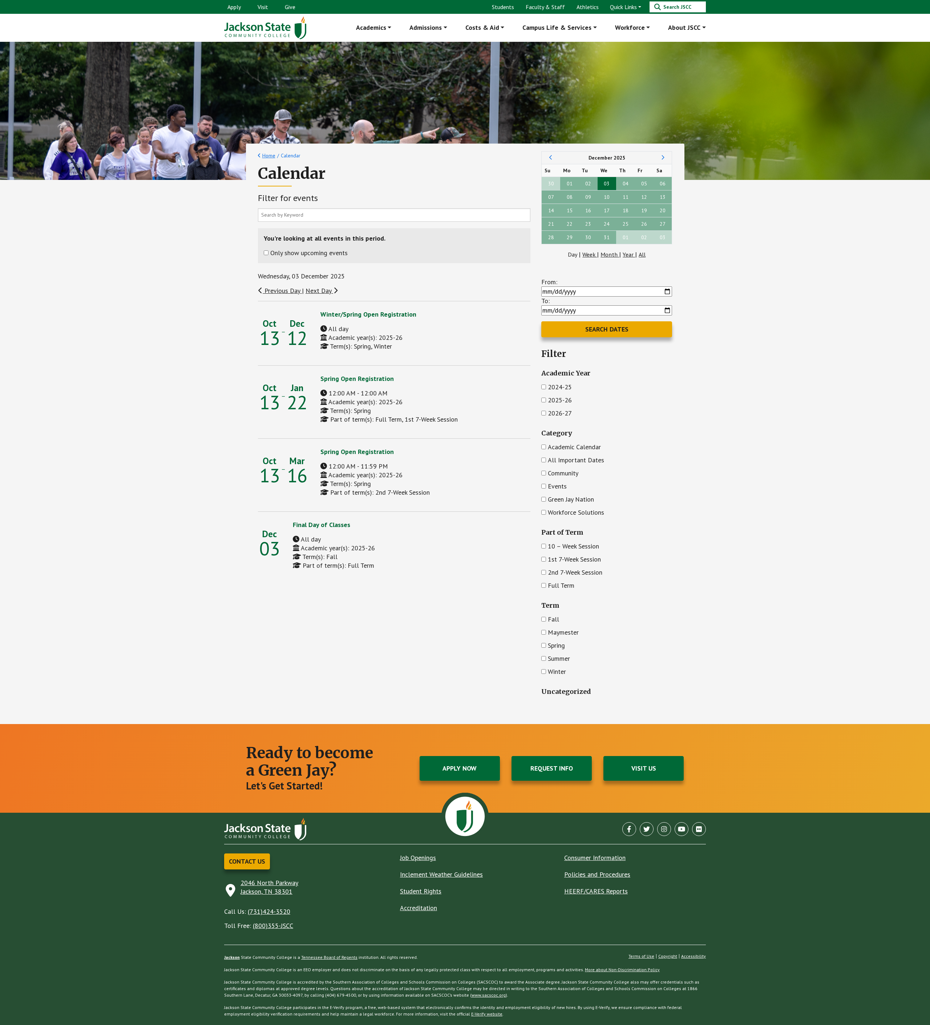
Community (563, 473)
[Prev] (551, 157)
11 (625, 197)
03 (607, 183)
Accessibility (693, 956)
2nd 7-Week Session (575, 572)
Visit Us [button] (643, 768)
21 (551, 224)
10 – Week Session (573, 546)
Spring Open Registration (357, 378)
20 (663, 210)
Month (610, 254)
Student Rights (420, 891)
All (642, 254)
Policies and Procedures (597, 874)
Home (268, 155)
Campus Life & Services (556, 27)
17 (607, 210)
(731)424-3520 (269, 911)
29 (570, 237)
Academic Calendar (574, 447)
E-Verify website (486, 1014)
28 (551, 237)
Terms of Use (641, 956)
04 (625, 183)
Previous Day (282, 290)
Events (557, 486)
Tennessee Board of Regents (329, 957)
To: (545, 301)
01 (570, 183)
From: (549, 282)
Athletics (588, 7)
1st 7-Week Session (574, 559)
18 (625, 210)
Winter (557, 671)
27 (663, 224)
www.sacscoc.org (489, 995)
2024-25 (560, 387)
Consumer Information (595, 857)
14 (551, 210)
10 (607, 197)
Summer (559, 658)
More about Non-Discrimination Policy (622, 969)
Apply (234, 7)
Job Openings (418, 857)
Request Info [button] (551, 768)
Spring (556, 645)
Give (290, 7)
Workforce (630, 27)
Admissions (425, 27)
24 (607, 224)
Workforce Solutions (576, 512)
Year (629, 254)
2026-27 (560, 413)
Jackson (232, 957)
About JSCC (684, 27)
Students (503, 7)
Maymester (563, 632)
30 (551, 183)
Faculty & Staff (545, 7)
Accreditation (418, 908)
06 (663, 183)
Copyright (667, 956)
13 (663, 197)
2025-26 (560, 400)
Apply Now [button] (459, 768)
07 (551, 197)
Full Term (561, 585)
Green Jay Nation (571, 499)
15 (570, 210)
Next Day (319, 290)
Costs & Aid (482, 27)
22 (570, 224)
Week (589, 254)
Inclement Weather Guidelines (441, 874)
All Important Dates (576, 460)
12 (644, 197)
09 (588, 197)
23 (588, 224)
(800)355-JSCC (273, 925)
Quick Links (623, 7)
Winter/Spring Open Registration (368, 314)
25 (625, 224)
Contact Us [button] (247, 861)
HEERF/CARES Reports (596, 891)
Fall (553, 619)
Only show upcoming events (309, 253)
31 (607, 237)
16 (588, 210)
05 (644, 183)
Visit (263, 7)
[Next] (663, 157)
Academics (371, 27)
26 (644, 224)
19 (644, 210)
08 (570, 197)
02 (588, 183)
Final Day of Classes (321, 524)
